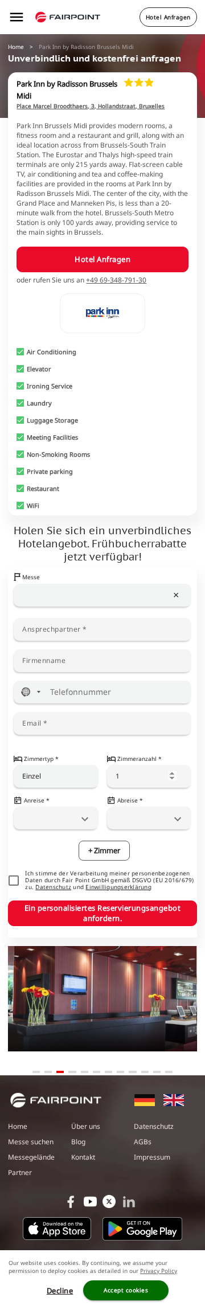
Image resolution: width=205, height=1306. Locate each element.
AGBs (142, 1142)
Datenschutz (53, 887)
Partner (20, 1172)
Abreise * (130, 800)
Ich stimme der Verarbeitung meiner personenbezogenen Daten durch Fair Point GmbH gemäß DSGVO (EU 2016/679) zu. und (109, 880)
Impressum (152, 1157)
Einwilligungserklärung (118, 887)
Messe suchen (31, 1142)
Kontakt (83, 1157)
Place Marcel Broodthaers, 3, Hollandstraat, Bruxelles (91, 106)
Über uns (85, 1126)
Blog (78, 1142)
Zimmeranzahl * (139, 759)
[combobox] (102, 595)
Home (16, 47)
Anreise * (37, 800)
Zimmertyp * (41, 759)
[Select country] (30, 692)
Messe (31, 577)
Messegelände (31, 1157)
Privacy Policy (158, 1271)
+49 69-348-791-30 (116, 280)
